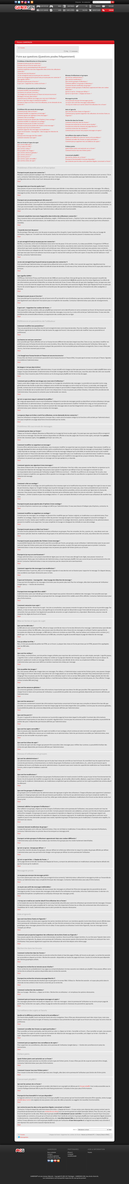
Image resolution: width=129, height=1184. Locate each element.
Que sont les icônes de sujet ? (26, 161)
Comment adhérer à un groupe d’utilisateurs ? (79, 83)
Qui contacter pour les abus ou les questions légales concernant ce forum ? (88, 161)
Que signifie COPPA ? (23, 79)
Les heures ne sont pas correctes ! (27, 92)
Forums (22, 48)
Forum (111, 10)
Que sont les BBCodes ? (24, 144)
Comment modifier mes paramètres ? (28, 90)
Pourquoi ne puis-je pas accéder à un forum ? (30, 123)
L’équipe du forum (54, 1135)
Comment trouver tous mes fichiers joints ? (78, 150)
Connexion (74, 51)
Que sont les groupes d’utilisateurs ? (76, 81)
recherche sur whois (51, 1111)
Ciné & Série (70, 10)
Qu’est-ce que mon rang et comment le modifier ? (32, 100)
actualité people (72, 1156)
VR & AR (111, 6)
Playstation (44, 6)
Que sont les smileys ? (24, 148)
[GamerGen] (25, 8)
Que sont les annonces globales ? (27, 153)
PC (86, 6)
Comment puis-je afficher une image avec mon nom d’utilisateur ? (37, 98)
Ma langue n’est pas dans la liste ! (27, 96)
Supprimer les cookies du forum (70, 1135)
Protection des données (53, 1158)
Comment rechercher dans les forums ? (77, 122)
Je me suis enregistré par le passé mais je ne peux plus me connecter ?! (39, 77)
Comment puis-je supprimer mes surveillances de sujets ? (82, 141)
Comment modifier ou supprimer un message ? (31, 113)
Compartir (70, 1154)
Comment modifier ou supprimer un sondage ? (31, 121)
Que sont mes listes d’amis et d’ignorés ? (77, 111)
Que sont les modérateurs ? (73, 79)
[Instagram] (25, 2)
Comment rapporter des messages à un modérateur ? (33, 129)
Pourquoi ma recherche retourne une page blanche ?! (81, 126)
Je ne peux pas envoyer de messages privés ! (79, 100)
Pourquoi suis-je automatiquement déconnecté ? (32, 67)
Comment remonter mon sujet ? (26, 137)
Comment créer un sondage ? (26, 117)
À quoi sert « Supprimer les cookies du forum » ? (31, 83)
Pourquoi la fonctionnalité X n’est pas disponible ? (80, 159)
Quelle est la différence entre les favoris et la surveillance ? (83, 137)
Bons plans (96, 10)
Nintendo (71, 6)
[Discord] (29, 2)
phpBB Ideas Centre (24, 1100)
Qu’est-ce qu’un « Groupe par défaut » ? (77, 91)
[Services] (32, 2)
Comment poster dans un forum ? (27, 111)
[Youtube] (22, 2)
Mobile (98, 6)
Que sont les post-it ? (23, 157)
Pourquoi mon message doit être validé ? (29, 135)
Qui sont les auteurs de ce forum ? (75, 157)
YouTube (55, 1160)
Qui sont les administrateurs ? (74, 77)
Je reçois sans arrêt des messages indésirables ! (80, 102)
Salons (84, 10)
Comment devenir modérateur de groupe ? (78, 85)
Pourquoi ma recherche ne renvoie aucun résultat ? (80, 124)
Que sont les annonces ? (24, 155)
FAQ (67, 51)
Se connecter (86, 2)
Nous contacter (51, 1152)
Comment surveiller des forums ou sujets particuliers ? (81, 139)
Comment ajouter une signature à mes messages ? (32, 115)
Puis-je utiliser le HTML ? (24, 146)
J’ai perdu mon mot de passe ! (26, 73)
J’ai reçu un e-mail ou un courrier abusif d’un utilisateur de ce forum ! (85, 104)
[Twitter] (19, 2)
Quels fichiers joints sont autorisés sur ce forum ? (80, 148)
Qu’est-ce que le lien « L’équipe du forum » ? (78, 93)
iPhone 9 (70, 1152)
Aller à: (75, 1129)
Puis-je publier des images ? (25, 151)
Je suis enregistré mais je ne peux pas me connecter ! (33, 75)
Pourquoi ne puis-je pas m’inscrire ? (28, 81)
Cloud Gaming (43, 10)
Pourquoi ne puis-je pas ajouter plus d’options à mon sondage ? (36, 119)
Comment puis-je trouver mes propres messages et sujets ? (83, 130)
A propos (49, 1154)
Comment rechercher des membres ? (76, 128)
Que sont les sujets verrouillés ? (27, 159)
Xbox (59, 6)
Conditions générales (53, 1156)
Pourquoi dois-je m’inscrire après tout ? (29, 65)
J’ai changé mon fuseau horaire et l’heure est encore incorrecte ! (37, 94)
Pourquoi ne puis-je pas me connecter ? (29, 63)
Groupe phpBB (85, 1086)
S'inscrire (78, 2)
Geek (59, 10)
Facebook (48, 1160)
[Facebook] (16, 2)
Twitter (52, 1160)
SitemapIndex (24, 1137)
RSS (58, 1160)
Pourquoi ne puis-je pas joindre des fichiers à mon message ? (35, 125)
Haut (19, 181)
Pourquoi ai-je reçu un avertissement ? (29, 127)
